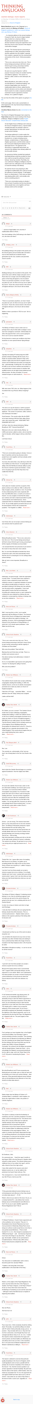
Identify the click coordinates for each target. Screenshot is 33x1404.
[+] (24, 208)
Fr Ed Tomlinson (11, 815)
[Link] (20, 208)
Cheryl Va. (9, 480)
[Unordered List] (13, 208)
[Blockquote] (16, 208)
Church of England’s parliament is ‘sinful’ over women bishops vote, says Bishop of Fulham (15, 30)
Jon (7, 382)
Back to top (16, 1399)
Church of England (15, 23)
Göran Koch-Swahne (12, 634)
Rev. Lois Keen (10, 570)
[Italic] (5, 208)
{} (22, 208)
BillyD (8, 223)
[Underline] (7, 208)
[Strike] (9, 208)
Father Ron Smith (11, 704)
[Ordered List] (11, 208)
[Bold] (3, 208)
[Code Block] (18, 208)
